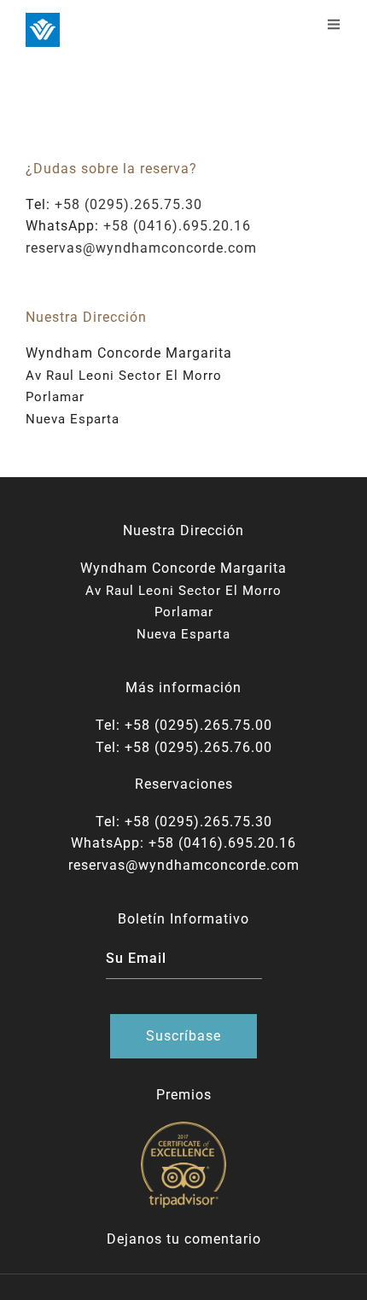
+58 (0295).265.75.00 (198, 725)
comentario (222, 1239)
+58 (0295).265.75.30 (128, 204)
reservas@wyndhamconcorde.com (141, 248)
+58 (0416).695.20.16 (177, 226)
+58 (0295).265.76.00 (198, 747)
